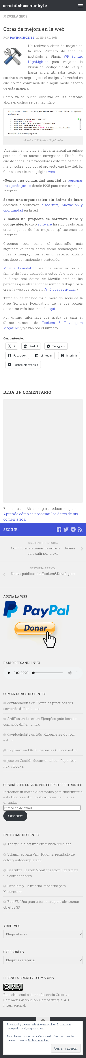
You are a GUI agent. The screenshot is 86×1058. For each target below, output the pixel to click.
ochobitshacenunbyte (25, 5)
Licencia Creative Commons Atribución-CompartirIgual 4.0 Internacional (36, 999)
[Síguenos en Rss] (80, 529)
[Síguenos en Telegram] (73, 529)
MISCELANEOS (15, 16)
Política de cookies (38, 1040)
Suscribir (15, 816)
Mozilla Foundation (20, 268)
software (45, 224)
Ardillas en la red (21, 718)
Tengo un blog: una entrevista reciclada (39, 844)
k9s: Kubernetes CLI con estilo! (53, 750)
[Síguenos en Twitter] (66, 529)
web (51, 171)
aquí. (52, 308)
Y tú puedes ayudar (60, 289)
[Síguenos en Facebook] (59, 529)
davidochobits (22, 37)
